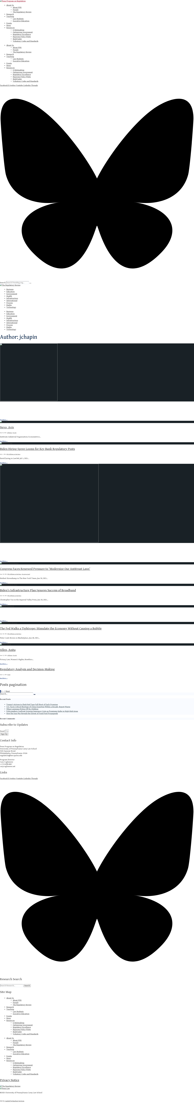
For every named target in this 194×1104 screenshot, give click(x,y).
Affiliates (9, 411)
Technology (11, 307)
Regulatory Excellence (22, 34)
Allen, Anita (7, 650)
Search (3, 283)
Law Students (18, 19)
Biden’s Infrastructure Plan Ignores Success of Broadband (38, 590)
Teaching (10, 16)
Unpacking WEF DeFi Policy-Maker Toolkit (28, 612)
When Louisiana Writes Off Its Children (22, 709)
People (15, 10)
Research (10, 14)
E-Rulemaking (18, 30)
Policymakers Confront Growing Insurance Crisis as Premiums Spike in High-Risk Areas (42, 711)
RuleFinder (17, 39)
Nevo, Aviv (7, 427)
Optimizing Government (23, 32)
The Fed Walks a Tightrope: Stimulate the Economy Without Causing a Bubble (51, 628)
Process (9, 303)
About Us (10, 5)
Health (9, 296)
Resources (10, 28)
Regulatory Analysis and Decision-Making (27, 669)
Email (2, 731)
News (8, 25)
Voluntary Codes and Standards (25, 41)
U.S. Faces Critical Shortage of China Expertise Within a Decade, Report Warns (38, 707)
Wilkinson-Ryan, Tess (14, 547)
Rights (9, 305)
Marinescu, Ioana (11, 406)
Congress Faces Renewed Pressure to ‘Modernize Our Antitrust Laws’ (45, 569)
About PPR (17, 7)
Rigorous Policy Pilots (22, 37)
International (11, 300)
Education (10, 292)
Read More (4, 419)
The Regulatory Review (22, 12)
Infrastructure (12, 298)
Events (9, 23)
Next (8, 691)
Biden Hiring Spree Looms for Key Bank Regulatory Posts (37, 449)
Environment (11, 294)
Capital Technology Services (14, 1101)
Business (9, 289)
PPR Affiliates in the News (13, 454)
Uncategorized (26, 574)
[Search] (30, 283)
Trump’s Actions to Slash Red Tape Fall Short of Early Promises (32, 704)
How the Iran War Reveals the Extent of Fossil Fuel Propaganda (32, 713)
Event (8, 674)
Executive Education (21, 21)
